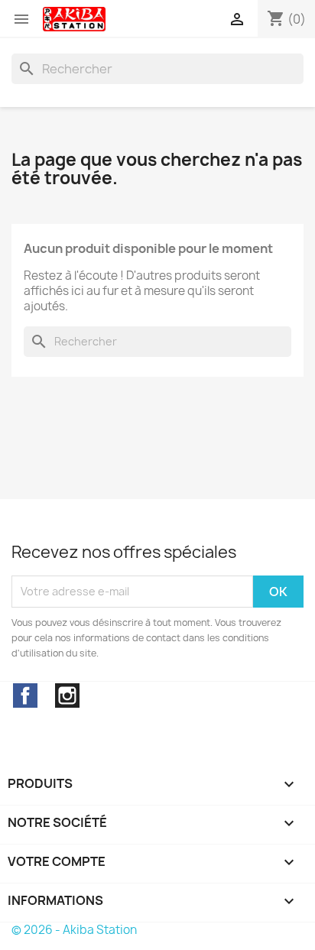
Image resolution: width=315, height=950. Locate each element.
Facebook (25, 695)
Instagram (67, 695)
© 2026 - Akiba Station (74, 930)
